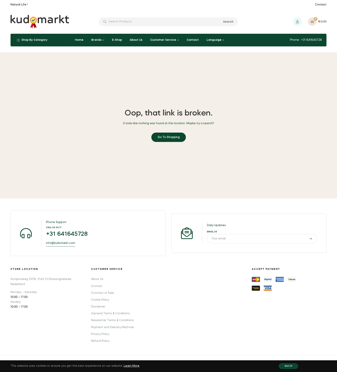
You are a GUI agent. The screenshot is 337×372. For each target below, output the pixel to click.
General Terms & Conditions (110, 313)
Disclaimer (98, 306)
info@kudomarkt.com (60, 243)
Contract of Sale (102, 293)
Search (228, 21)
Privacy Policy (100, 334)
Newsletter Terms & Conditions (112, 320)
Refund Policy (100, 341)
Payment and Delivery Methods (112, 327)
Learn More (131, 366)
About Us (97, 279)
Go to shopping (169, 137)
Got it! (288, 366)
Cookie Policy (100, 299)
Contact (320, 4)
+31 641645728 (67, 234)
